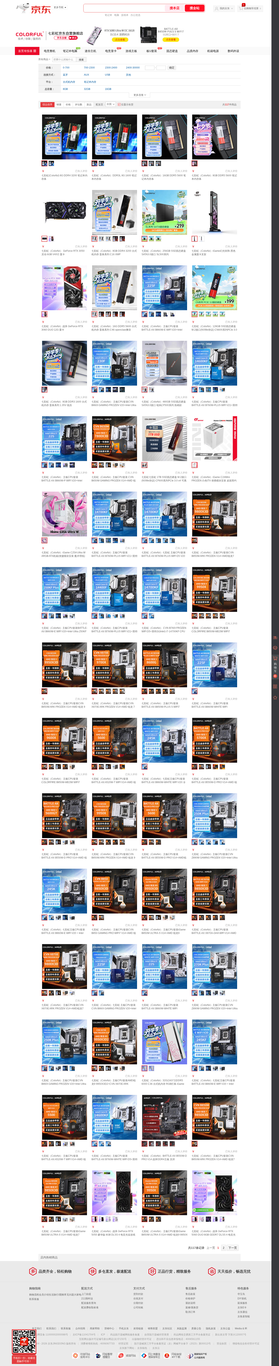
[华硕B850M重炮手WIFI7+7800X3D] (115, 465)
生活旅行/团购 (56, 1294)
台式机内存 (69, 82)
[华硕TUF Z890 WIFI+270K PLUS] (215, 993)
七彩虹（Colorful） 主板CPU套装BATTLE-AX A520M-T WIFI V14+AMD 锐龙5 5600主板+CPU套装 (114, 782)
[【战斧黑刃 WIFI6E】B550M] (158, 842)
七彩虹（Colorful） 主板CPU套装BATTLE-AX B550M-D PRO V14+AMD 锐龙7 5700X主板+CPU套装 (214, 782)
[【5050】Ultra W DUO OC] (115, 1219)
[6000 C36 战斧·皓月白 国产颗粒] (108, 314)
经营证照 (123, 1343)
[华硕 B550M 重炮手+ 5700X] (222, 767)
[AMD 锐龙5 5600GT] (58, 842)
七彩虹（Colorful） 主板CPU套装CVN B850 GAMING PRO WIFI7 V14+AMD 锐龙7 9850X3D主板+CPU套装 (114, 933)
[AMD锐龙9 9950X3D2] (108, 1068)
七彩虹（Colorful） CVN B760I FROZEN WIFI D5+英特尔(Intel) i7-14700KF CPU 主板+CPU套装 (164, 631)
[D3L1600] (101, 163)
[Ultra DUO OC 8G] (215, 1219)
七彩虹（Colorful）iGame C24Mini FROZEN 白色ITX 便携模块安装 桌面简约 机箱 (214, 480)
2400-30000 (133, 67)
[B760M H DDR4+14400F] (122, 616)
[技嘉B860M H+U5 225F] (165, 314)
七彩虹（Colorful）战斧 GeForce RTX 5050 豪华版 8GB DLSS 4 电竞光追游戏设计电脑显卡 (113, 1235)
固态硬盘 (172, 51)
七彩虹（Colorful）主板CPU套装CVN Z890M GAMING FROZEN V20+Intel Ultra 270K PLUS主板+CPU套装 (215, 1008)
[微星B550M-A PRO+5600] (115, 767)
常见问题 (69, 1294)
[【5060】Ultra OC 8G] (208, 1219)
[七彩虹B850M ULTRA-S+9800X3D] (51, 993)
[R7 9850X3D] (222, 616)
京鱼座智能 (244, 1316)
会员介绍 (44, 1294)
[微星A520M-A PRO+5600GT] (65, 842)
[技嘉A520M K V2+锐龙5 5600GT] (72, 842)
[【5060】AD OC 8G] (222, 1219)
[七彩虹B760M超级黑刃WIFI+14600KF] (201, 390)
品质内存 (192, 51)
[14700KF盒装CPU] (108, 540)
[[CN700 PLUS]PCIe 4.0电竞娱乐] (222, 314)
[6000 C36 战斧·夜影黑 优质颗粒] (101, 314)
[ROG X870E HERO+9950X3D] (165, 917)
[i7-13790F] (158, 540)
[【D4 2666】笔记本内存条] (51, 163)
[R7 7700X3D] (101, 917)
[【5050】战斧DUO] (101, 1219)
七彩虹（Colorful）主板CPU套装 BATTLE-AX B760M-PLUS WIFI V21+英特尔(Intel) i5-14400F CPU (114, 631)
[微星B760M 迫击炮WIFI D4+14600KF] (222, 390)
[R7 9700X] (115, 842)
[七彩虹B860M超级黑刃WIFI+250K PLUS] (72, 1068)
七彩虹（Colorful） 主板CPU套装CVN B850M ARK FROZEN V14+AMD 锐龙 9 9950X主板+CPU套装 (113, 858)
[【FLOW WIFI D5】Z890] (201, 842)
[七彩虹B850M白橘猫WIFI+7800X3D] (101, 465)
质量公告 (196, 1328)
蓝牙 (65, 74)
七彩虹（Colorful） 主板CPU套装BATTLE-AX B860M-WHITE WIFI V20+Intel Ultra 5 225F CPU (210, 707)
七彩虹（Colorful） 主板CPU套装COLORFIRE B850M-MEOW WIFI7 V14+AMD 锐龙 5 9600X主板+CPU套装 (63, 782)
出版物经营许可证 (142, 1339)
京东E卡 (242, 1307)
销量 (59, 104)
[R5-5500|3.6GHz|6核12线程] (58, 1144)
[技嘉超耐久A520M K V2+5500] (72, 1144)
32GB (87, 89)
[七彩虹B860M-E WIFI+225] (51, 465)
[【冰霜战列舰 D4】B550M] (151, 842)
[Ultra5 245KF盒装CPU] (208, 1068)
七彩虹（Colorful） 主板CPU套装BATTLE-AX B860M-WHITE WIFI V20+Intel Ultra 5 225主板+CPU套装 (162, 1008)
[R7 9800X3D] (201, 616)
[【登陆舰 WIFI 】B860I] (101, 993)
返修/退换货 (191, 1307)
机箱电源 (213, 51)
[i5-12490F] (172, 540)
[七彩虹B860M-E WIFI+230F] (101, 390)
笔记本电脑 (70, 51)
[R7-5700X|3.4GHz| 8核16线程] (208, 767)
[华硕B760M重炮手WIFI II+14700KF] (115, 540)
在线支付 (138, 1298)
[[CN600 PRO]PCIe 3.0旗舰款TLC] (215, 314)
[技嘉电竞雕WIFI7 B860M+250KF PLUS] (65, 616)
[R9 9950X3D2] (201, 917)
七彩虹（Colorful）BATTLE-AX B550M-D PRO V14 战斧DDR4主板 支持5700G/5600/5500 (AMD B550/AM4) (164, 1159)
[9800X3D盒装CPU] (58, 993)
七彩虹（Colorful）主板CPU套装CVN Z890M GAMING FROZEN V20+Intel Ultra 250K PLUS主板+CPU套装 (215, 858)
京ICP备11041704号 (84, 1334)
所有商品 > (44, 59)
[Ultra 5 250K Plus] (65, 1068)
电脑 (116, 15)
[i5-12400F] (151, 540)
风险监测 (182, 1328)
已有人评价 (81, 171)
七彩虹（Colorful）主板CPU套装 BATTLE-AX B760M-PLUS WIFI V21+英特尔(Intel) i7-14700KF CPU (114, 556)
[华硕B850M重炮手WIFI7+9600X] (72, 767)
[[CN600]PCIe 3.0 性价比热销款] (201, 314)
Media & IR (241, 1328)
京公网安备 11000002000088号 (50, 1334)
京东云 (156, 1348)
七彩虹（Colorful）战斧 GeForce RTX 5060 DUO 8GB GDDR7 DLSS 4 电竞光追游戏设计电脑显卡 (213, 1235)
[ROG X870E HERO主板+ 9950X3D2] (122, 1068)
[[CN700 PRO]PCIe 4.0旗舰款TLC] (208, 314)
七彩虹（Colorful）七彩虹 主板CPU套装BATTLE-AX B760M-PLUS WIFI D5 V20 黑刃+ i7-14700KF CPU (164, 556)
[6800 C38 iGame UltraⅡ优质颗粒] (151, 1068)
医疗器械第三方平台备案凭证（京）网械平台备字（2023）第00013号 (172, 1343)
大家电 (77, 1294)
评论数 (78, 104)
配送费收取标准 (89, 1307)
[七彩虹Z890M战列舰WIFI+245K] (51, 917)
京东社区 (167, 1328)
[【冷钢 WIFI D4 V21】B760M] (108, 1144)
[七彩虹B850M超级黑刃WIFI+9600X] (65, 767)
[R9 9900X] (222, 917)
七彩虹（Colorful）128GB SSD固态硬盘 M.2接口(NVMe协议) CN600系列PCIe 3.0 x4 (214, 330)
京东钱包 (142, 1348)
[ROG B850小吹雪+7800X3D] (122, 465)
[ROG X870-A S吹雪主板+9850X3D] (72, 1219)
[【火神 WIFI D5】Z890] (215, 842)
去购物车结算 (251, 8)
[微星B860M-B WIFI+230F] (115, 390)
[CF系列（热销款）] (151, 390)
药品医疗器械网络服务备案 (125, 1334)
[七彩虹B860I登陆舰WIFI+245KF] (201, 1068)
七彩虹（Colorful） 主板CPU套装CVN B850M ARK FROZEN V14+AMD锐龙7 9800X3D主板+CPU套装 (213, 556)
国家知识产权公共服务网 (196, 1355)
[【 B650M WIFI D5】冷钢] (151, 1144)
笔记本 (108, 15)
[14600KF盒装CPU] (208, 390)
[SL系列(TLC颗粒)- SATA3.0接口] (158, 239)
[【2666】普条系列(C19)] (108, 239)
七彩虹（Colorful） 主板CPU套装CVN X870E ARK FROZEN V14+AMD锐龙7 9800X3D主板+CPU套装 (62, 1008)
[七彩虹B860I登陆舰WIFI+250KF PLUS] (51, 616)
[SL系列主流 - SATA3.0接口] (151, 239)
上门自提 (86, 1294)
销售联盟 (153, 1328)
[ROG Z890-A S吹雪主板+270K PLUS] (222, 993)
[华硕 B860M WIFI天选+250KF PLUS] (72, 616)
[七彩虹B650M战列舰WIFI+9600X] (51, 767)
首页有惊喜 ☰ (27, 51)
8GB (65, 89)
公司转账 (138, 1307)
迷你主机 (90, 51)
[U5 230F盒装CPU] (108, 390)
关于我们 (37, 1328)
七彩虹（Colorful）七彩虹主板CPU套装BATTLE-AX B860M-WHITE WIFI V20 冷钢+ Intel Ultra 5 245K (163, 782)
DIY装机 (242, 1298)
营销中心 (109, 1328)
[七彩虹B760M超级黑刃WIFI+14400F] (101, 616)
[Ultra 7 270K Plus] (208, 993)
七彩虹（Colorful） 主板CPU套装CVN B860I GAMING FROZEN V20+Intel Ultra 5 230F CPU (114, 405)
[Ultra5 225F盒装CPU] (158, 314)
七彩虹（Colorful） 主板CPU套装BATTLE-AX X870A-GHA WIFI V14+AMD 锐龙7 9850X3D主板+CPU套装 (214, 933)
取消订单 (190, 1312)
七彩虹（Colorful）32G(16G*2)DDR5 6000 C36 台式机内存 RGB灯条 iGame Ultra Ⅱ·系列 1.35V (163, 1084)
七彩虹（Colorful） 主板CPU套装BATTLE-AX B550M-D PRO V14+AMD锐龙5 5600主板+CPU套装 (164, 858)
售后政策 (190, 1294)
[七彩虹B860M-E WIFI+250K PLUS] (51, 1068)
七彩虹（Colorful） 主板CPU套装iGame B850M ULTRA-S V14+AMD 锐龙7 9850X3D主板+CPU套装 (63, 1235)
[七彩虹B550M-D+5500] (51, 1144)
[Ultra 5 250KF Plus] (58, 616)
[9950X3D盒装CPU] (158, 917)
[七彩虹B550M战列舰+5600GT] (51, 842)
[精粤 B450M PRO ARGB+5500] (65, 1144)
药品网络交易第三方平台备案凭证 (192, 1334)
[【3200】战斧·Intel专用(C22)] (122, 239)
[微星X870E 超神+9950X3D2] (115, 1068)
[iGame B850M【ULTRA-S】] (151, 1219)
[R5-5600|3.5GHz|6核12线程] (108, 767)
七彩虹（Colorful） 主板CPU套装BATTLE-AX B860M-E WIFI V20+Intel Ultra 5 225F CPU (162, 330)
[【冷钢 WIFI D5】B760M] (101, 1144)
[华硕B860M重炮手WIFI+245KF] (215, 1068)
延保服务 (242, 1303)
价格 (68, 104)
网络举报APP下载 (173, 1355)
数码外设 (233, 51)
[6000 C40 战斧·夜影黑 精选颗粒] (122, 314)
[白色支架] (201, 239)
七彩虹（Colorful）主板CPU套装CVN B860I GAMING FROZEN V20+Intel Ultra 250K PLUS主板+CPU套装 (63, 1084)
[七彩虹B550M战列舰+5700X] (201, 767)
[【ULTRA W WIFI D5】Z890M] (222, 842)
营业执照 (222, 1343)
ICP (103, 1334)
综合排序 (47, 104)
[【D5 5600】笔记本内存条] (151, 163)
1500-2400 (111, 67)
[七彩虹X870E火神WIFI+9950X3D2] (101, 1068)
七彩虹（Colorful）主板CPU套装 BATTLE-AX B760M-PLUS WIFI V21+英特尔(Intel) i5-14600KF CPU (215, 405)
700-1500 (89, 67)
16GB (108, 89)
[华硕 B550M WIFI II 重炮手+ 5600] (122, 767)
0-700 (66, 67)
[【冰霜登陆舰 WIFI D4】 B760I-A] (151, 616)
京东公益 (225, 1328)
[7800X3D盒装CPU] (108, 465)
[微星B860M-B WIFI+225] (72, 465)
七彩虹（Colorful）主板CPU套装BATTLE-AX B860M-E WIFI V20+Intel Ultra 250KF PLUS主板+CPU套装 (64, 631)
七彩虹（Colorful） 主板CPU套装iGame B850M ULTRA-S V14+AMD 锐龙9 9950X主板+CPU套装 (164, 1235)
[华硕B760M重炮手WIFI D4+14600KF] (215, 390)
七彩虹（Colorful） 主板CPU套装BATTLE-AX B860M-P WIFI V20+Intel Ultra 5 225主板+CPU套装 (61, 480)
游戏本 (124, 15)
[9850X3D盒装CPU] (58, 1219)
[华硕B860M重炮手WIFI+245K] (58, 917)
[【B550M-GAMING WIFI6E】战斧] (158, 1144)
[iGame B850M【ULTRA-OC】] (158, 1219)
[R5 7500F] (208, 616)
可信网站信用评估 (82, 1355)
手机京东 (124, 1328)
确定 (171, 67)
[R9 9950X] (101, 691)
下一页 (232, 1247)
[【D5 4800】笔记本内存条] (158, 163)
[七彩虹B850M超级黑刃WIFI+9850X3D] (51, 1219)
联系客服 (34, 1299)
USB (107, 74)
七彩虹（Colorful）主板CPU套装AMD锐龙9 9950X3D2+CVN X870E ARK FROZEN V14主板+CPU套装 (114, 1084)
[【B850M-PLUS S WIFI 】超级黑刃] (165, 1144)
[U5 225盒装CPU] (58, 465)
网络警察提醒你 (105, 1355)
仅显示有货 (127, 104)
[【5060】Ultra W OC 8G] (201, 1219)
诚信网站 (128, 1355)
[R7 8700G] (151, 691)
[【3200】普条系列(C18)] (101, 239)
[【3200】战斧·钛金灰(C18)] (115, 239)
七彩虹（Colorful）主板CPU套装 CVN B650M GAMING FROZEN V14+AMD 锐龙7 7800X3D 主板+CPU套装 (114, 480)
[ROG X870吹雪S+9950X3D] (172, 917)
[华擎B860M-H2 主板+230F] (122, 390)
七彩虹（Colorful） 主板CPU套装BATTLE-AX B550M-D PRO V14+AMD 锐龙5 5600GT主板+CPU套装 (64, 858)
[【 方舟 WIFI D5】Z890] (208, 842)
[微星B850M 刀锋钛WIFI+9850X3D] (65, 1219)
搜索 (81, 59)
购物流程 (34, 1294)
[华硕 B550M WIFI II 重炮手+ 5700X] (215, 767)
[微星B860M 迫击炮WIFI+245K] (72, 917)
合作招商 (80, 1328)
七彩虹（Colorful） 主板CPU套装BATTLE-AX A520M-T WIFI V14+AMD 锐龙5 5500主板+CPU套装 (63, 1159)
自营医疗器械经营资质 (156, 1334)
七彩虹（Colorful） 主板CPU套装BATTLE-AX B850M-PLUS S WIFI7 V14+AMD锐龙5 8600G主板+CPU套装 (163, 707)
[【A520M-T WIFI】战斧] (172, 1144)
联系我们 (51, 1328)
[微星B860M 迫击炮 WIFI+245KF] (222, 1068)
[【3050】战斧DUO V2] (51, 239)
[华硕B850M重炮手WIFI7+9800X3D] (65, 993)
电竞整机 (49, 51)
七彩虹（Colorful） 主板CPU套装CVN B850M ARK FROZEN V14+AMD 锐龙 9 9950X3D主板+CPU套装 (63, 707)
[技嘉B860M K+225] (65, 465)
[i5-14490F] (165, 540)
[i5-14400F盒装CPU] (108, 616)
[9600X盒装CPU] (58, 767)
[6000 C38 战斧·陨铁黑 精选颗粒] (115, 314)
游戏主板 (131, 51)
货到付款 (138, 1294)
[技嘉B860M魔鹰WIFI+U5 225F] (172, 314)
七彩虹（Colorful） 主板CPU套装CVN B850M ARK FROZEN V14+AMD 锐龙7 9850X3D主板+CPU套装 (213, 1159)
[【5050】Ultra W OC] (108, 1219)
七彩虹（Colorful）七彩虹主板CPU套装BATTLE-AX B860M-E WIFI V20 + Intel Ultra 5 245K (63, 933)
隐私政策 (211, 1328)
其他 (128, 74)
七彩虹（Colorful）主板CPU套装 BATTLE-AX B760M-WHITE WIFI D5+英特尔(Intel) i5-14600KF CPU (114, 1159)
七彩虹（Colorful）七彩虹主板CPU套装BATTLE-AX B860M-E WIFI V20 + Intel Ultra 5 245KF (213, 1084)
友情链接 (138, 1328)
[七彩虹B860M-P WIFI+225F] (151, 314)
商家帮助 (95, 1328)
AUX (86, 74)
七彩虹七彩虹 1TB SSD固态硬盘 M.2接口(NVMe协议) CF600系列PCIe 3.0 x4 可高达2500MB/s (164, 480)
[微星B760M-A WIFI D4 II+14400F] (115, 616)
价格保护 (190, 1298)
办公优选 (135, 15)
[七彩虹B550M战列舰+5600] (101, 767)
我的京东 (225, 8)
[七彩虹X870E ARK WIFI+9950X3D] (151, 917)
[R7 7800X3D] (122, 842)
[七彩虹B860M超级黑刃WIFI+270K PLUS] (201, 993)
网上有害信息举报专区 (151, 1355)
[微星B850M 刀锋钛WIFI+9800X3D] (72, 993)
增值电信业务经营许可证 (245, 1343)
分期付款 (138, 1303)
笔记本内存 (90, 82)
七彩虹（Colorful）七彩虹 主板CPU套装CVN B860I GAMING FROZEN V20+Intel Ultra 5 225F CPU (114, 1008)
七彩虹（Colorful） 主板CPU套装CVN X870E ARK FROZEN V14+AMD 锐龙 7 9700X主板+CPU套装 (113, 707)
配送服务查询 (88, 1303)
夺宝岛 (241, 1294)
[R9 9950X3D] (215, 616)
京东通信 (242, 1312)
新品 (89, 104)
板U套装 (151, 51)
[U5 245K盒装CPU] (65, 917)
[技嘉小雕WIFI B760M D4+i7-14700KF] (122, 540)
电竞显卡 (111, 51)
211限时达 (87, 1298)
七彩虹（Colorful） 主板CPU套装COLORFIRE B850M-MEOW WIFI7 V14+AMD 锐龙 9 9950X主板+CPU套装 (213, 631)
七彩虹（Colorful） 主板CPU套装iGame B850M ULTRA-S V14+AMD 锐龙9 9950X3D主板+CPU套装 (164, 933)
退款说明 (190, 1303)
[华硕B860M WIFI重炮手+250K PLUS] (58, 1068)
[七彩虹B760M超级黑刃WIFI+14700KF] (101, 540)
